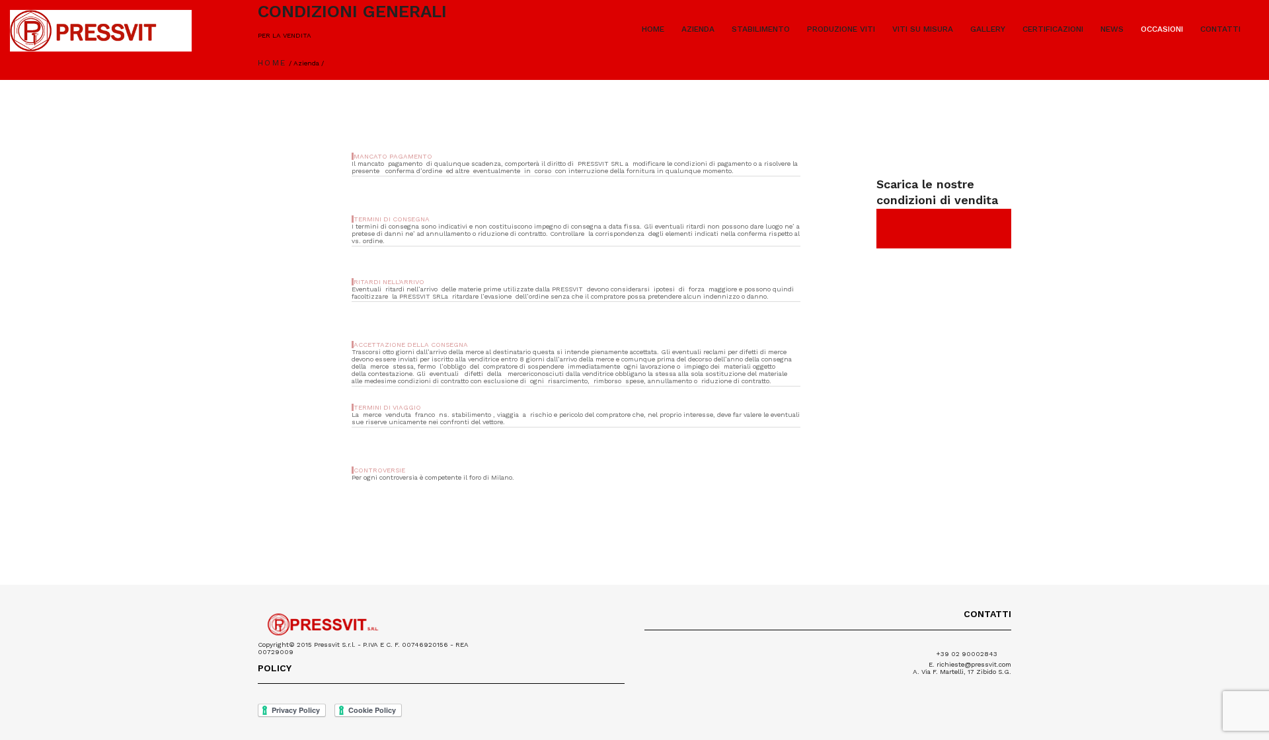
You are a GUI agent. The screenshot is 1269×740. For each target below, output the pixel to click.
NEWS (1112, 29)
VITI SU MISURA (922, 29)
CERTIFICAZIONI (1052, 29)
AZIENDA (697, 29)
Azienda (306, 63)
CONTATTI (1220, 29)
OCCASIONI (1162, 29)
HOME (653, 29)
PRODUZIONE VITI (841, 29)
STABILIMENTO (761, 29)
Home (272, 63)
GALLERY (987, 29)
